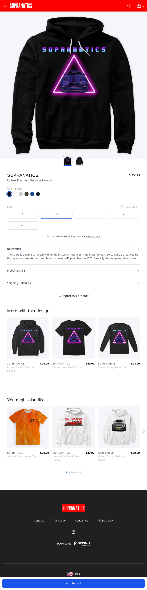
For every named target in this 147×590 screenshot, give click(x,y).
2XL (23, 225)
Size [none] (10, 207)
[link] (28, 338)
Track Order (59, 520)
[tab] (67, 160)
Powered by (64, 543)
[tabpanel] (73, 85)
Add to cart (73, 583)
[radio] (22, 214)
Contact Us (81, 520)
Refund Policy (105, 520)
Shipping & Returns (19, 283)
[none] (128, 206)
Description (14, 248)
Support (39, 520)
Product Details (16, 270)
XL (124, 214)
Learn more (93, 236)
